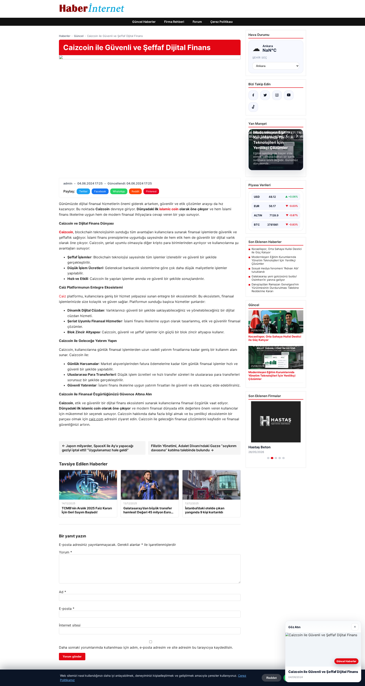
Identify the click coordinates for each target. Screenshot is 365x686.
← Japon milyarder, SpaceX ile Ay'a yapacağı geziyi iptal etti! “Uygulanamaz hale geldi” (97, 448)
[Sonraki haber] (296, 136)
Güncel (78, 36)
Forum (197, 21)
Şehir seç (259, 57)
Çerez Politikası (221, 21)
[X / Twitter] (265, 95)
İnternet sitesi (69, 625)
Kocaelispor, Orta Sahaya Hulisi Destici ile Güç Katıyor (277, 250)
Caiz (62, 296)
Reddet (271, 677)
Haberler (64, 36)
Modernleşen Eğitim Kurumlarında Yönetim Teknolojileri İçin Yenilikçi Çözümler (274, 260)
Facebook (100, 191)
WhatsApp (119, 191)
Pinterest (151, 191)
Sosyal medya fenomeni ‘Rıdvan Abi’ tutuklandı (275, 270)
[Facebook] (253, 95)
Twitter (83, 191)
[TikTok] (253, 107)
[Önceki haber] (287, 136)
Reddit (135, 191)
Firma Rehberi (174, 21)
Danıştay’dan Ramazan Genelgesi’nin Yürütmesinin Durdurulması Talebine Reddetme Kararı (275, 288)
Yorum (65, 552)
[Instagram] (277, 95)
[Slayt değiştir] (268, 458)
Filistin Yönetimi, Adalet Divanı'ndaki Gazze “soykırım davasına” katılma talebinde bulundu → (193, 448)
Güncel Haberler (144, 21)
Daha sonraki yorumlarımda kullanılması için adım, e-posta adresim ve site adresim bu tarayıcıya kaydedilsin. (146, 647)
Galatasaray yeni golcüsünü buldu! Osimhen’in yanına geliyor (274, 278)
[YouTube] (289, 95)
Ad (62, 592)
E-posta (66, 608)
